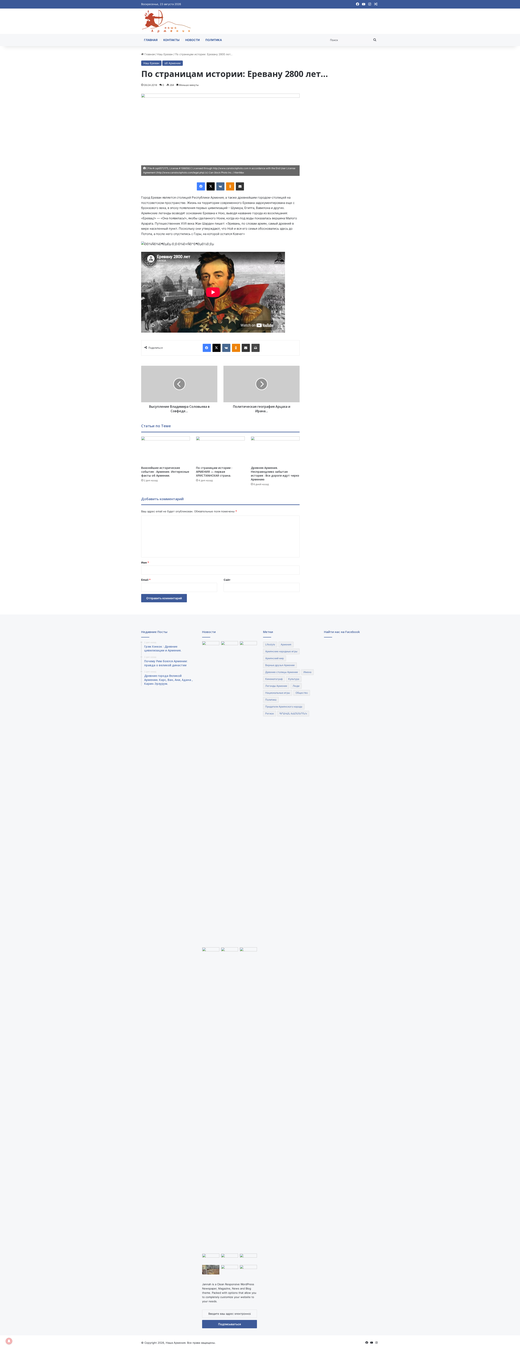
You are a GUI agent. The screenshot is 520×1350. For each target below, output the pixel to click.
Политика (213, 40)
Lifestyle (270, 644)
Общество (302, 692)
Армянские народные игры (281, 651)
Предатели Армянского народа (283, 706)
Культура (293, 678)
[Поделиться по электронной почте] (240, 186)
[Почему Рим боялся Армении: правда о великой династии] (229, 793)
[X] (211, 186)
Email (146, 579)
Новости (192, 40)
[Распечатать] (255, 348)
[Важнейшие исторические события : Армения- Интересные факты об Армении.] (165, 450)
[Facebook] (201, 186)
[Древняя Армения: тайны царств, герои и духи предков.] (248, 1258)
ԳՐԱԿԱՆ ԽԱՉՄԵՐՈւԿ (293, 713)
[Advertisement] (343, 154)
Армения (286, 644)
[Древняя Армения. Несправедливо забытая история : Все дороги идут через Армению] (275, 450)
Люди (296, 685)
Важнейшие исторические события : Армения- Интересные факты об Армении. (165, 471)
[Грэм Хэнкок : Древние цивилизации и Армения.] (210, 646)
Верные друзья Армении (280, 665)
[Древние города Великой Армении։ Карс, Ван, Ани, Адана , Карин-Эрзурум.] (248, 646)
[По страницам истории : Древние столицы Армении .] (248, 1270)
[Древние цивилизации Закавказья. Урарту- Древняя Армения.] (229, 1270)
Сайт (227, 579)
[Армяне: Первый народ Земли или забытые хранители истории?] (248, 1099)
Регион (269, 713)
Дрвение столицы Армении (281, 672)
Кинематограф (274, 678)
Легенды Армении (276, 685)
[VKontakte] (220, 186)
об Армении (173, 63)
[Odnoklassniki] (230, 186)
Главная (151, 40)
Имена (307, 672)
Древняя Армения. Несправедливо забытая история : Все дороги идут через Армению (275, 473)
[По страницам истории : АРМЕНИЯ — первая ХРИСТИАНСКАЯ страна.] (220, 450)
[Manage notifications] (9, 1341)
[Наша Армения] (166, 21)
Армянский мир (274, 658)
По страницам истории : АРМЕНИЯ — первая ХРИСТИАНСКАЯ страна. (214, 471)
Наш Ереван (165, 54)
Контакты (171, 40)
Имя (145, 562)
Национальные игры (277, 692)
